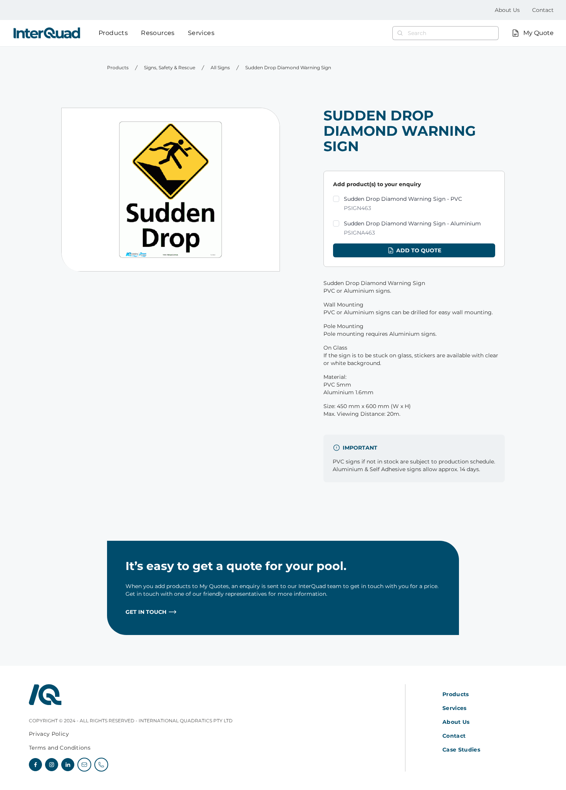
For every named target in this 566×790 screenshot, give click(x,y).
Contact (543, 10)
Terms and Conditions (59, 747)
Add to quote (418, 250)
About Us (507, 10)
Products (113, 33)
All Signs (220, 67)
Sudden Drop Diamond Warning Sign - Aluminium (412, 228)
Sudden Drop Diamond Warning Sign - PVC (403, 203)
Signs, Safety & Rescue (169, 67)
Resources (158, 33)
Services (201, 33)
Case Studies (461, 749)
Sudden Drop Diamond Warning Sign (288, 67)
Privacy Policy (49, 733)
